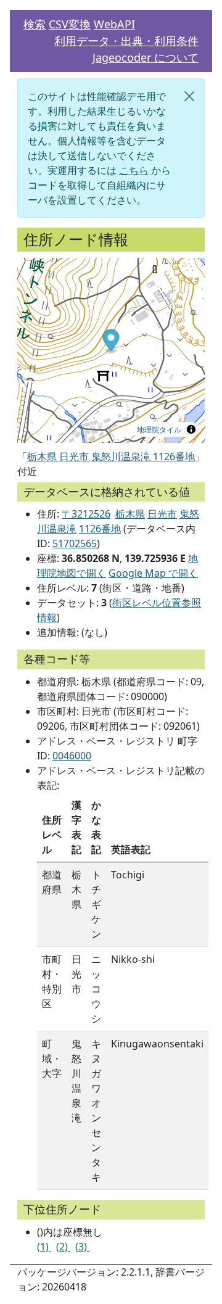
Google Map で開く (153, 573)
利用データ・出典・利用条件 (126, 40)
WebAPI (114, 24)
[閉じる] (189, 96)
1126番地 (100, 528)
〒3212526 (86, 514)
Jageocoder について (145, 57)
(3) (82, 1246)
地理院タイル (159, 429)
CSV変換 (70, 24)
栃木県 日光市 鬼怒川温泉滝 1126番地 (111, 456)
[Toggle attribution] (191, 429)
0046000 (71, 755)
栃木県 (130, 514)
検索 (34, 24)
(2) (63, 1246)
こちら (134, 170)
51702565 (74, 543)
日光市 (162, 514)
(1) (44, 1246)
